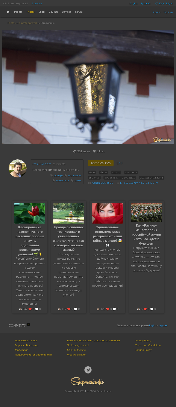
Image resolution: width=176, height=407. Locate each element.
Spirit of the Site (76, 349)
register (163, 325)
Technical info (101, 163)
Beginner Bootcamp (26, 345)
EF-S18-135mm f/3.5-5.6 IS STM (139, 182)
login (152, 325)
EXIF (120, 163)
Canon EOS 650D (102, 182)
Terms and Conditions (148, 345)
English (133, 3)
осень (78, 180)
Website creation (76, 354)
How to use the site (26, 340)
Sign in (156, 12)
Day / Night (166, 3)
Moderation (21, 349)
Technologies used (78, 345)
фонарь (58, 175)
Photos (11, 22)
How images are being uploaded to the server (93, 340)
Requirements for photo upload (33, 354)
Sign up (168, 12)
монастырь (62, 180)
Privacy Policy (143, 340)
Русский (145, 3)
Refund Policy (143, 349)
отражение (74, 175)
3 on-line (37, 3)
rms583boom (41, 164)
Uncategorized (28, 22)
